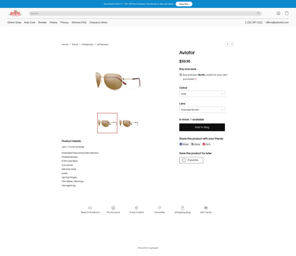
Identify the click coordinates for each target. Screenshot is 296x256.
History (53, 22)
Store (75, 44)
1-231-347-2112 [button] (254, 22)
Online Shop (14, 22)
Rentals (42, 22)
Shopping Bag (183, 212)
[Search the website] (258, 13)
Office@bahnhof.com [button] (277, 22)
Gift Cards (206, 212)
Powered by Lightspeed (148, 247)
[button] (184, 4)
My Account (113, 212)
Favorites (159, 212)
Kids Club (29, 22)
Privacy (64, 22)
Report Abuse (148, 242)
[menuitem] (228, 44)
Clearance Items (98, 22)
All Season (103, 44)
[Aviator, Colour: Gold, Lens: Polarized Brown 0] (107, 123)
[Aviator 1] (129, 123)
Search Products (90, 212)
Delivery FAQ (79, 22)
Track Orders (136, 212)
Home (65, 44)
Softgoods (87, 44)
